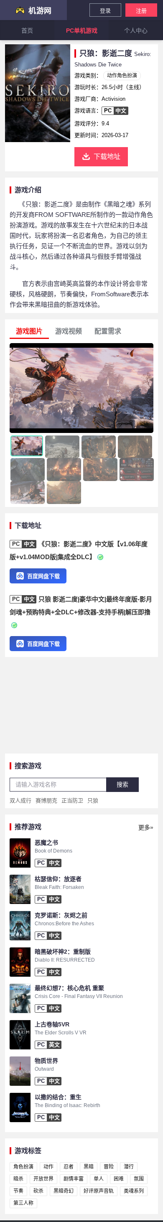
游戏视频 (68, 331)
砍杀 (38, 1191)
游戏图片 (29, 331)
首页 (27, 30)
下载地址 (107, 156)
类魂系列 (134, 1191)
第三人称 (23, 1203)
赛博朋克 (46, 800)
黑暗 (89, 1167)
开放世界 (43, 1179)
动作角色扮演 (122, 76)
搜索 (122, 784)
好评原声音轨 (99, 1191)
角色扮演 (23, 1167)
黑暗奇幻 (63, 1191)
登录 (105, 11)
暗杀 (18, 1179)
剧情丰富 (74, 1179)
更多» (145, 827)
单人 (99, 1179)
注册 (141, 11)
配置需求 (107, 331)
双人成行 (20, 800)
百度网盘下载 (43, 576)
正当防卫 (72, 800)
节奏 (18, 1191)
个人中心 (136, 30)
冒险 (109, 1167)
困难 (119, 1179)
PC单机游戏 (81, 30)
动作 (48, 1167)
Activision (113, 99)
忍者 (69, 1167)
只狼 (92, 800)
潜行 (129, 1167)
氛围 (139, 1179)
